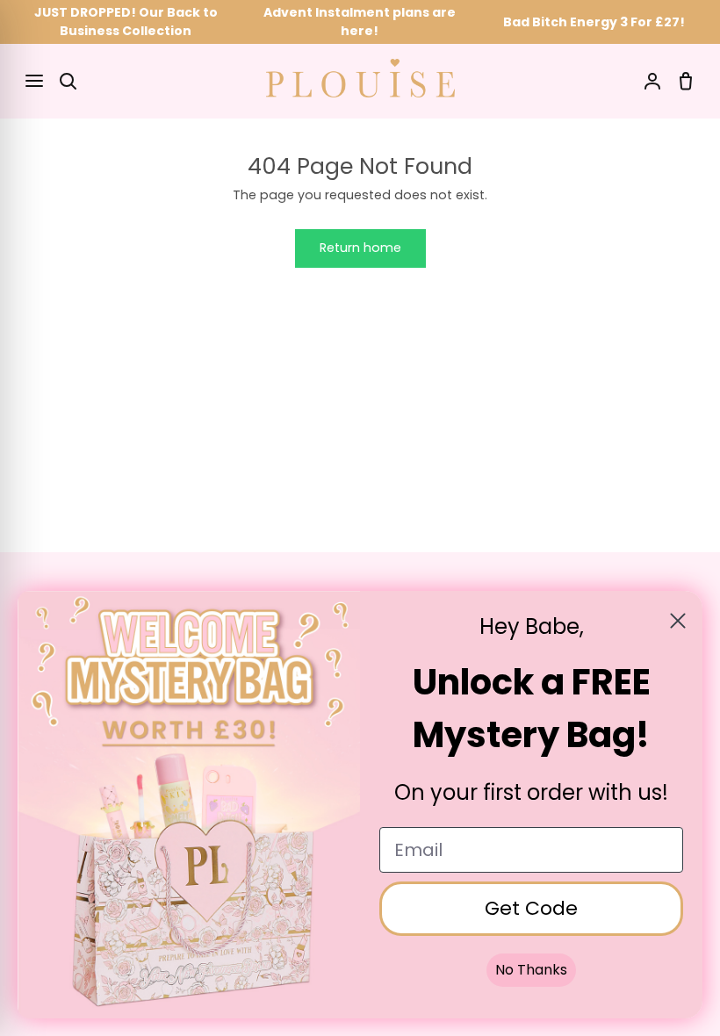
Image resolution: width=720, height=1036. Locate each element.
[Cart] (685, 80)
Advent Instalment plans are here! (359, 22)
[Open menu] (34, 80)
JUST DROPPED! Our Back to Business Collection (126, 22)
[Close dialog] (678, 620)
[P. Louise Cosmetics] (360, 78)
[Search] (67, 80)
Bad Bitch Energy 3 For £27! (594, 22)
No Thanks (531, 970)
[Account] (652, 80)
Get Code (531, 908)
